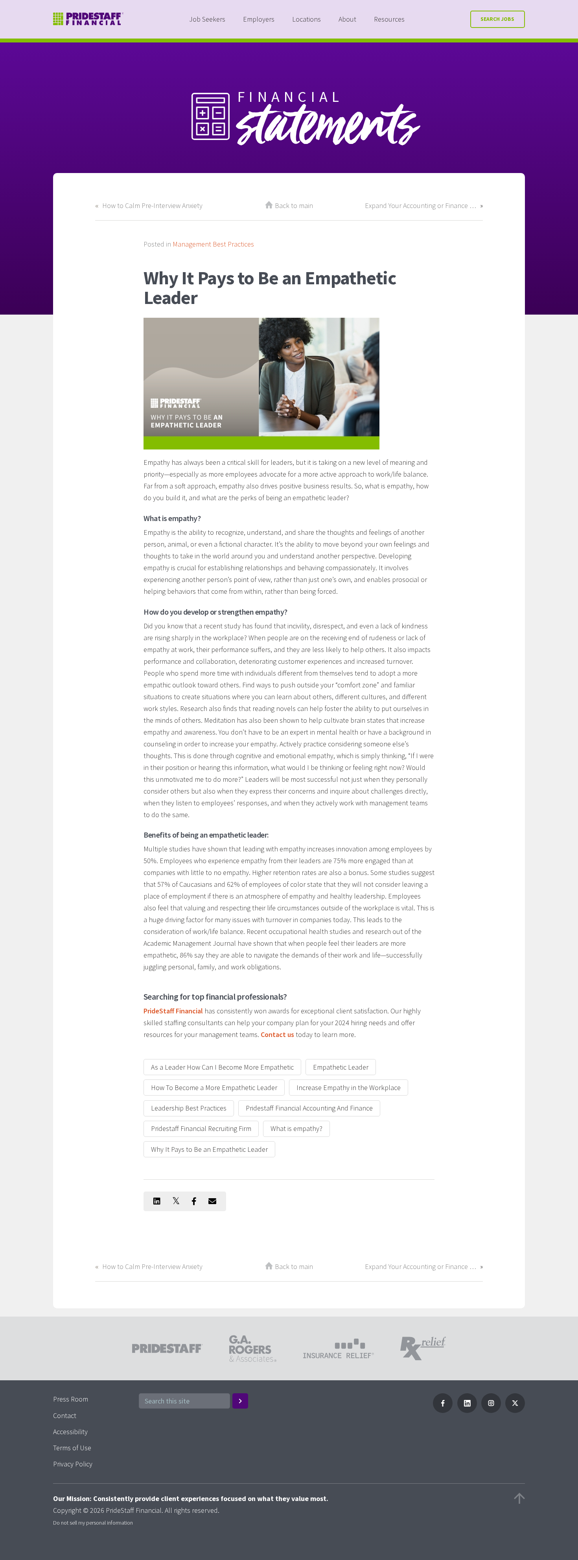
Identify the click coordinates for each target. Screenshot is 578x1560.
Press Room (70, 1398)
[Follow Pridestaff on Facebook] (443, 1410)
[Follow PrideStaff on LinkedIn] (467, 1410)
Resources (389, 19)
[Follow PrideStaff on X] (515, 1410)
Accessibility (70, 1431)
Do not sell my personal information (93, 1522)
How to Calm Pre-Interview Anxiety (152, 205)
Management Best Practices (213, 244)
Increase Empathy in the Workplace (348, 1087)
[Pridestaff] (88, 19)
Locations (306, 19)
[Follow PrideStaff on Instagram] (491, 1410)
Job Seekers (207, 19)
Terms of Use (72, 1447)
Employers (258, 19)
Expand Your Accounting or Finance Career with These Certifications (421, 205)
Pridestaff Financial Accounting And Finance (309, 1107)
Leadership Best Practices (188, 1107)
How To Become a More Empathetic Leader (214, 1087)
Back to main (294, 205)
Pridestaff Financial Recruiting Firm (201, 1128)
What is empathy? (296, 1128)
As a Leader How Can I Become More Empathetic (222, 1067)
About (347, 19)
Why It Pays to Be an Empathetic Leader (209, 1149)
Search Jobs (497, 19)
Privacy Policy (72, 1463)
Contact (64, 1415)
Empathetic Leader (340, 1067)
